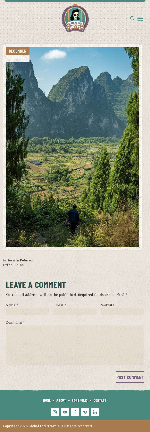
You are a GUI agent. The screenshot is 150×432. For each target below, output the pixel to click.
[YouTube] (65, 412)
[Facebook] (75, 412)
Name (12, 305)
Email (60, 305)
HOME (47, 400)
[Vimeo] (85, 412)
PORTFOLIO (80, 400)
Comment (15, 322)
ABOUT (61, 400)
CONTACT (100, 400)
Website (107, 305)
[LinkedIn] (95, 412)
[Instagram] (55, 412)
